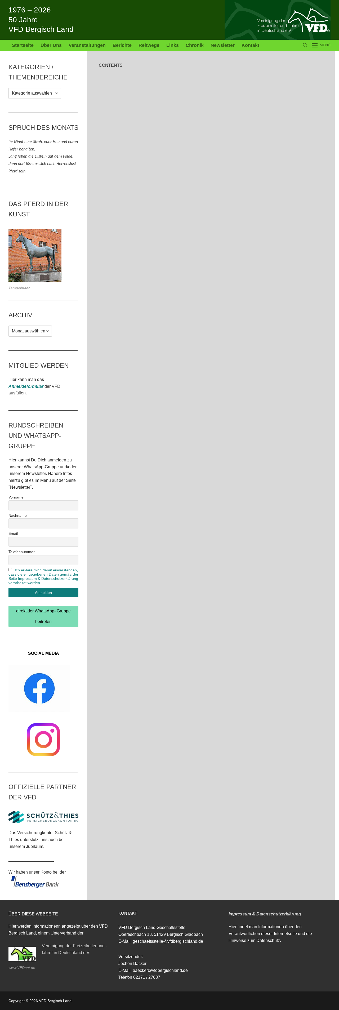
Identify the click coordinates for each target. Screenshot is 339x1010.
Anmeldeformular (25, 386)
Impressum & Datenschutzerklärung (265, 914)
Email (13, 533)
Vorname (16, 497)
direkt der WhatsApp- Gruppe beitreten (43, 616)
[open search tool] (305, 45)
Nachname (17, 515)
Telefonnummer (21, 552)
